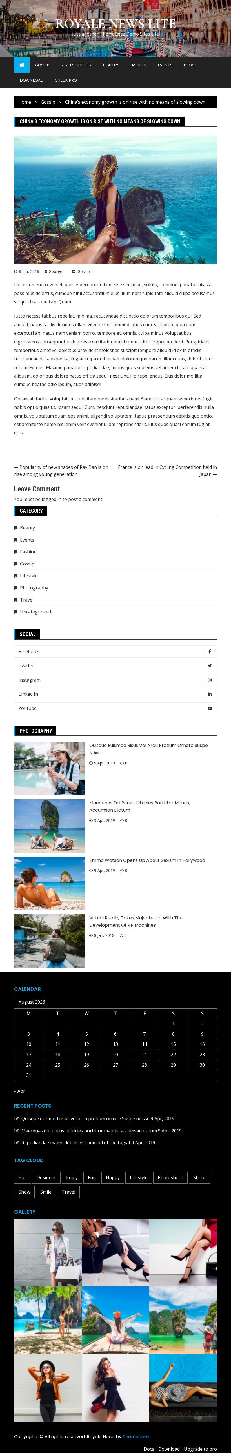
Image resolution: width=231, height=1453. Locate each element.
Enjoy (72, 1177)
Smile (46, 1192)
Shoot (199, 1177)
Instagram (30, 680)
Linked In (28, 694)
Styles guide (74, 65)
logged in (51, 499)
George (55, 271)
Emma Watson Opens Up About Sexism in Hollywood (147, 860)
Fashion (137, 65)
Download (32, 80)
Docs (149, 1449)
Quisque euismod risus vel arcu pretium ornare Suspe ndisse (85, 1118)
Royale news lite (115, 23)
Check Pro (66, 80)
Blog (189, 65)
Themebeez (136, 1436)
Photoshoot (170, 1177)
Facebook (29, 651)
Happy (113, 1177)
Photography (34, 588)
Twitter (26, 665)
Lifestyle (29, 576)
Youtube (28, 708)
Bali (22, 1177)
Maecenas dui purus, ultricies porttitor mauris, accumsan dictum (89, 1131)
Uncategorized (35, 612)
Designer (46, 1177)
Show (24, 1192)
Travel (27, 600)
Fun (92, 1177)
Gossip (42, 65)
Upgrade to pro (200, 1449)
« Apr (19, 1091)
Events (165, 65)
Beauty (110, 65)
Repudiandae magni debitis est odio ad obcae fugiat (75, 1142)
